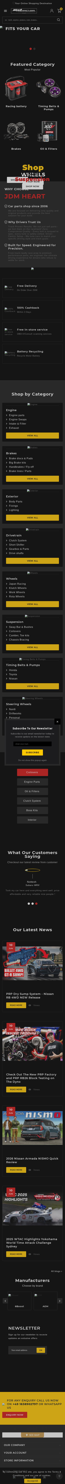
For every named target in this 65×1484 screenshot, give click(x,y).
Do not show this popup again (32, 760)
